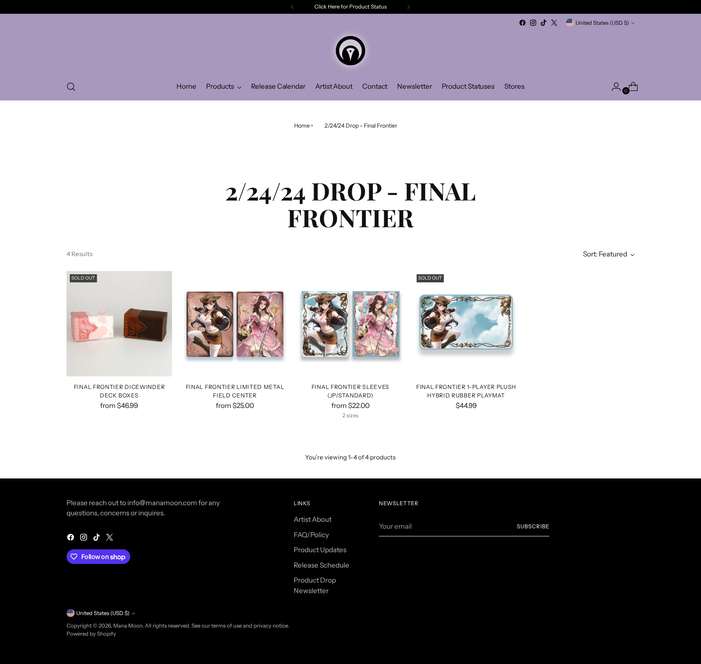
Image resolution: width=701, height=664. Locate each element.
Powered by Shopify (91, 633)
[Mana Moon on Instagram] (533, 22)
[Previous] (292, 7)
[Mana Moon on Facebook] (522, 22)
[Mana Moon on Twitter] (554, 22)
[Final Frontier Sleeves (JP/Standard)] (350, 323)
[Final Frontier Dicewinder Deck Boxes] (119, 323)
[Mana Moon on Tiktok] (543, 22)
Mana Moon (127, 625)
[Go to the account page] (613, 87)
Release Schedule (321, 565)
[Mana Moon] (350, 50)
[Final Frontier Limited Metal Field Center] (235, 323)
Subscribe (533, 526)
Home (302, 125)
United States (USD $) (602, 22)
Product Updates (320, 550)
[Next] (408, 7)
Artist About (312, 519)
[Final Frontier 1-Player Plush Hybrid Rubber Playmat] (466, 323)
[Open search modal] (71, 87)
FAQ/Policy (311, 535)
